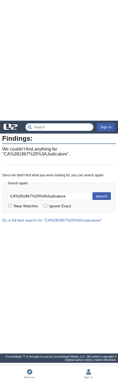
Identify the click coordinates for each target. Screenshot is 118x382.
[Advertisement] (59, 60)
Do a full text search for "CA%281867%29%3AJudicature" (52, 220)
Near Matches (26, 206)
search (102, 196)
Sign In (105, 127)
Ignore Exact (60, 206)
